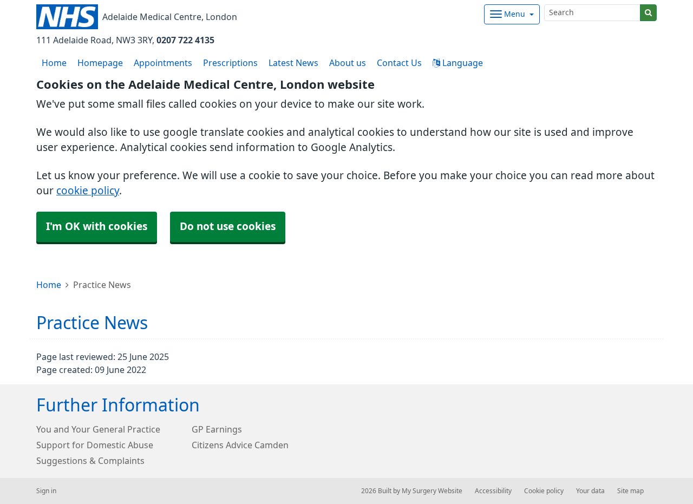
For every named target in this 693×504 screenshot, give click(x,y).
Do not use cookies (228, 226)
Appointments (163, 62)
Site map (630, 491)
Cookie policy (544, 491)
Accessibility (493, 491)
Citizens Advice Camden (240, 445)
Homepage (100, 62)
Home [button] (54, 62)
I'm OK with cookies (96, 226)
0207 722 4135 (185, 40)
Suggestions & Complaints (90, 460)
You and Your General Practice (98, 429)
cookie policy (87, 191)
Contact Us (399, 62)
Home (48, 284)
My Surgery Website (432, 491)
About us (347, 62)
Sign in (46, 491)
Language (461, 62)
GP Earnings (217, 429)
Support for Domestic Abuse (94, 445)
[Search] (648, 12)
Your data (590, 491)
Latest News (293, 62)
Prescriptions (230, 62)
